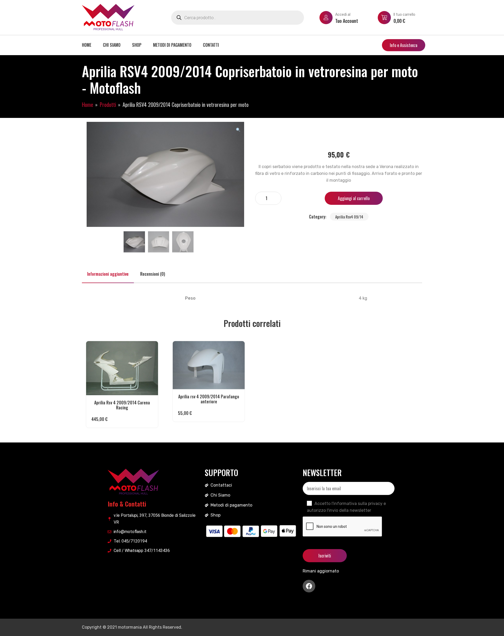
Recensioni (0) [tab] (152, 274)
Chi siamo (111, 45)
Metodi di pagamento (172, 45)
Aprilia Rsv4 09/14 (349, 217)
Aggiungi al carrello (354, 198)
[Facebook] (309, 586)
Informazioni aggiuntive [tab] (108, 274)
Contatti (211, 45)
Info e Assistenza (403, 45)
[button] (238, 129)
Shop (136, 45)
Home (86, 45)
